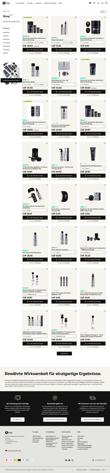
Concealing (6, 42)
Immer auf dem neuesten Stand (55, 419)
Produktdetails (35, 27)
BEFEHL (103, 11)
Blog (60, 3)
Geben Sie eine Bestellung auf (92, 419)
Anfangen (38, 3)
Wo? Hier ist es (17, 419)
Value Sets (6, 39)
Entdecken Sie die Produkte (11, 80)
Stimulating (6, 46)
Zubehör (5, 36)
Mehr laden (64, 353)
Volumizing (6, 49)
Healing (5, 53)
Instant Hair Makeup (50, 3)
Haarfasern (6, 32)
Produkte (30, 3)
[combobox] (29, 42)
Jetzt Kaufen (21, 3)
